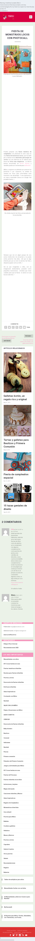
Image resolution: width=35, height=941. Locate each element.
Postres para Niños (10, 816)
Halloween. (27, 165)
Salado (6, 858)
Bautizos (6, 733)
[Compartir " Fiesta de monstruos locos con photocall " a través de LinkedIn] (20, 327)
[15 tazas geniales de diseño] (17, 492)
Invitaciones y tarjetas (11, 784)
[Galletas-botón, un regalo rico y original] (17, 372)
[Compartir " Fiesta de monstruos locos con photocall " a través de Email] (24, 327)
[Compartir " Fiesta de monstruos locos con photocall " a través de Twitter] (9, 327)
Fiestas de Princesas (10, 775)
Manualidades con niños (11, 659)
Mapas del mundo (9, 789)
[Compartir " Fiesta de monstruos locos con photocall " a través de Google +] (13, 327)
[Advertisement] (17, 96)
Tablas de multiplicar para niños (14, 879)
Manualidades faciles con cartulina (15, 888)
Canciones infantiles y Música (13, 793)
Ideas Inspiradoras (9, 691)
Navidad (6, 701)
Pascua (6, 752)
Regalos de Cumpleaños (11, 803)
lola (12, 529)
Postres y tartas (9, 677)
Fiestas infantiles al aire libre (13, 779)
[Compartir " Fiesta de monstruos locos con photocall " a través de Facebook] (6, 327)
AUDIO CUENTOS (9, 715)
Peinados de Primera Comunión (13, 761)
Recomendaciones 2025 (11, 647)
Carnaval (6, 738)
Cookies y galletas (9, 826)
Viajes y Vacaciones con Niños (13, 710)
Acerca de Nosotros (10, 634)
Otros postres (8, 853)
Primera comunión (9, 756)
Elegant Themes (14, 928)
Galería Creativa (9, 849)
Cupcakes (7, 844)
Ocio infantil (7, 812)
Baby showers (8, 728)
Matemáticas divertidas (11, 807)
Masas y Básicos (9, 835)
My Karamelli (8, 907)
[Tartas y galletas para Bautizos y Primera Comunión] (17, 420)
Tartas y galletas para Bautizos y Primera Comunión (16, 443)
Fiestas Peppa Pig (26, 932)
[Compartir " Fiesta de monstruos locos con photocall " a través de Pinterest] (17, 327)
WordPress (29, 928)
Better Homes (24, 163)
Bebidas (6, 821)
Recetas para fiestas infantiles (13, 673)
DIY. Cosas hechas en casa (12, 664)
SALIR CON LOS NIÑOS (10, 705)
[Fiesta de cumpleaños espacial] (17, 461)
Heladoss (7, 830)
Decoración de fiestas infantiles (14, 682)
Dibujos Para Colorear (10, 644)
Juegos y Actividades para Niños (14, 765)
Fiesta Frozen (17, 932)
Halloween (7, 742)
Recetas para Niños (8, 932)
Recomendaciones (9, 863)
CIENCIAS (7, 719)
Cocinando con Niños (10, 696)
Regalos (6, 867)
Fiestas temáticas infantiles (12, 668)
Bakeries (6, 872)
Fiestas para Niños (11, 930)
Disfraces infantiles (10, 687)
